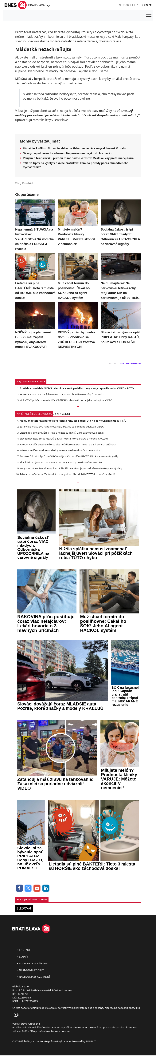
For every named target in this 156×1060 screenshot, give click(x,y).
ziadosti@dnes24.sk (129, 1008)
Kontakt (24, 950)
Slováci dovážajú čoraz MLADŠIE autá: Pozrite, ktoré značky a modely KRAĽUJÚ (64, 438)
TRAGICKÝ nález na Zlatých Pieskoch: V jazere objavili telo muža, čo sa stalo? (62, 394)
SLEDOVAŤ (24, 908)
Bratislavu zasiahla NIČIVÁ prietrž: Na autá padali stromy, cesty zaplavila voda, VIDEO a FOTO (77, 388)
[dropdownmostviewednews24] (78, 483)
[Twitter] (28, 888)
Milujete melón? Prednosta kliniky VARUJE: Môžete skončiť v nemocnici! (60, 450)
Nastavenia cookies (31, 970)
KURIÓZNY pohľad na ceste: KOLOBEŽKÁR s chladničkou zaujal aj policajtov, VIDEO (66, 400)
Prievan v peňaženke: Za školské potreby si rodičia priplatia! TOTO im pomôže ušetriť (67, 474)
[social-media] (15, 1015)
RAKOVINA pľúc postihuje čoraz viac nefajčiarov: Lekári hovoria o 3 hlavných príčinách (68, 444)
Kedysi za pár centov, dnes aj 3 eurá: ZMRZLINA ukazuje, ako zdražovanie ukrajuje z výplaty (71, 468)
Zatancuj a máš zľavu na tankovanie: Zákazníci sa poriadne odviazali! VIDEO (62, 426)
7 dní (56, 414)
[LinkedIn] (46, 888)
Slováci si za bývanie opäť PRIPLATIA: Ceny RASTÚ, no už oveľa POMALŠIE (61, 462)
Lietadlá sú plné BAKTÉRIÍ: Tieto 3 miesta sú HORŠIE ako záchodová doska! (61, 432)
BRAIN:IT (91, 1041)
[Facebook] (19, 888)
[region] (48, 6)
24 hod (66, 414)
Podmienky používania (33, 963)
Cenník (23, 956)
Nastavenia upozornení (34, 976)
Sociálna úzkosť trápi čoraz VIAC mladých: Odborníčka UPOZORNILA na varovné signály (69, 456)
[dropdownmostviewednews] (78, 407)
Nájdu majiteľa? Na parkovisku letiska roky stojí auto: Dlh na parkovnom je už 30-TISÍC (73, 420)
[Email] (37, 888)
